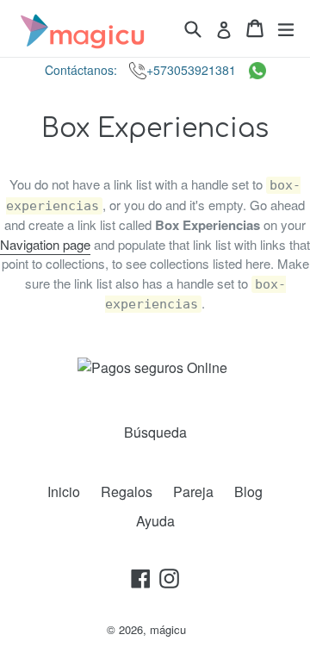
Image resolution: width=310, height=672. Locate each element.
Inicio (63, 491)
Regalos (126, 491)
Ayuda (155, 521)
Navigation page (45, 244)
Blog (248, 491)
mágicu (168, 629)
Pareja (193, 491)
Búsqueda (155, 432)
